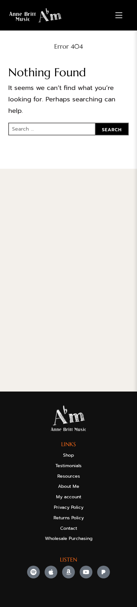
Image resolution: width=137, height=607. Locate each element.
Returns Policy (69, 518)
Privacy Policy (68, 507)
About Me (68, 486)
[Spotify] (33, 572)
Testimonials (68, 465)
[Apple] (51, 572)
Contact (68, 528)
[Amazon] (68, 572)
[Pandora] (103, 572)
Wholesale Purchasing (68, 538)
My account (68, 497)
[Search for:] (68, 129)
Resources (68, 476)
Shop (68, 455)
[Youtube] (86, 572)
